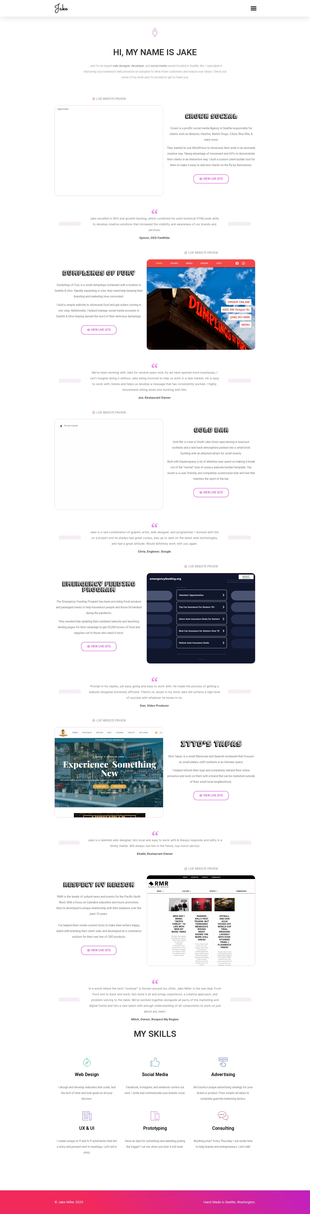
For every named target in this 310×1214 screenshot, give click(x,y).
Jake (61, 8)
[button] (253, 8)
